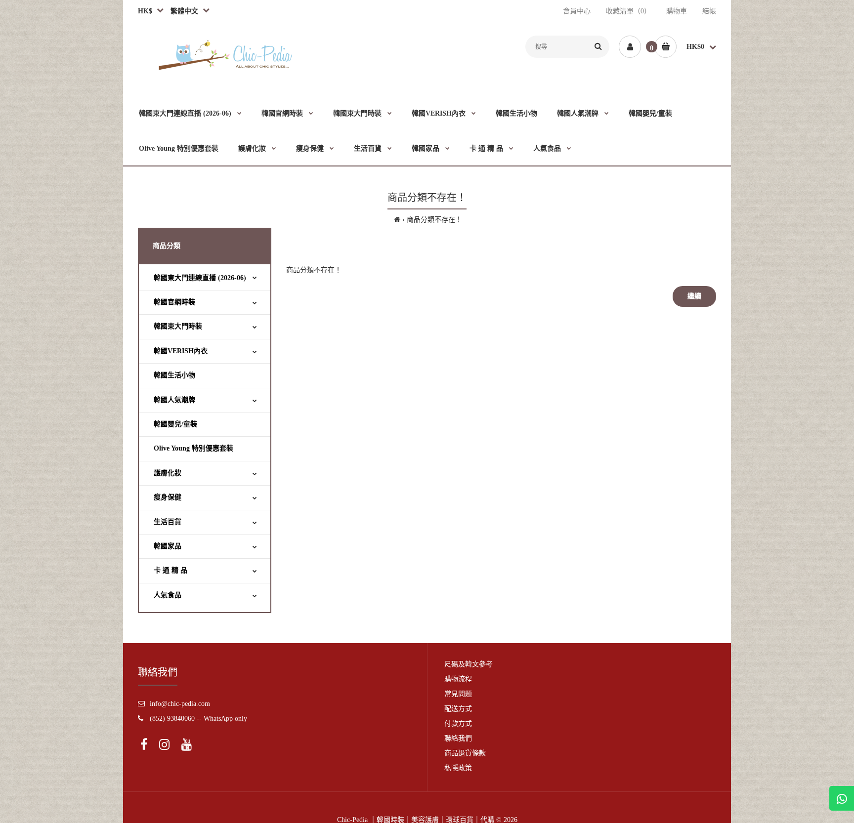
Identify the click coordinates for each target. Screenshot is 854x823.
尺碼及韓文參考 (468, 664)
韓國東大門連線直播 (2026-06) (200, 278)
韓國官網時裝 (174, 302)
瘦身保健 (167, 497)
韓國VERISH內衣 (181, 351)
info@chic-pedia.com (180, 703)
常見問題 (458, 694)
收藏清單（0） (628, 11)
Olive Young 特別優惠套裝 (193, 448)
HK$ (145, 11)
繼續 (694, 296)
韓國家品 (167, 546)
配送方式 (458, 708)
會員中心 (577, 11)
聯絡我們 (458, 738)
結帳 (709, 11)
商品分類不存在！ (434, 219)
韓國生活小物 (174, 375)
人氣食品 (167, 595)
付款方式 (458, 723)
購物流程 (458, 679)
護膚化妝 (167, 473)
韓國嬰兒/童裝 (175, 424)
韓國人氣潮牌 (174, 400)
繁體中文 (182, 11)
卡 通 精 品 (170, 570)
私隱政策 (458, 768)
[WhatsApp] (841, 798)
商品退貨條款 (465, 753)
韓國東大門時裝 (178, 326)
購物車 (676, 11)
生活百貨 (167, 522)
